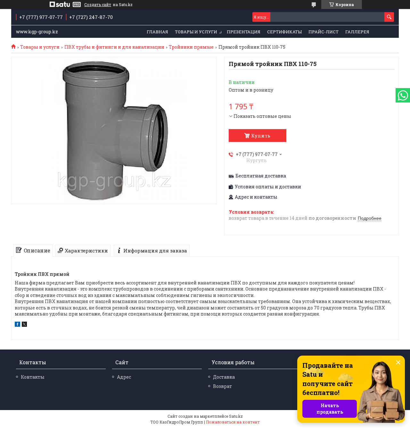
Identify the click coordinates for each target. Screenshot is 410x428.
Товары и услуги (196, 32)
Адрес (124, 377)
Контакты (33, 377)
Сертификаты (284, 32)
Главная (157, 32)
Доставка (224, 377)
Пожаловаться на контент (233, 421)
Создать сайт (97, 4)
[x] (24, 325)
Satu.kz (236, 416)
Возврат (222, 386)
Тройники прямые (191, 47)
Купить (260, 135)
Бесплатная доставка (260, 176)
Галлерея (357, 32)
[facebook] (17, 325)
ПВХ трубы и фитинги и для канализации (114, 47)
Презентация (243, 32)
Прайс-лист (323, 32)
